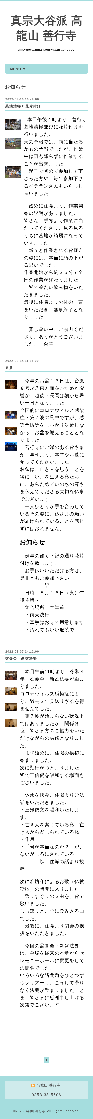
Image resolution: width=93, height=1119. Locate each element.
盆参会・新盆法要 (21, 658)
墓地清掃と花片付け (23, 106)
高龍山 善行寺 (35, 1111)
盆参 (9, 367)
